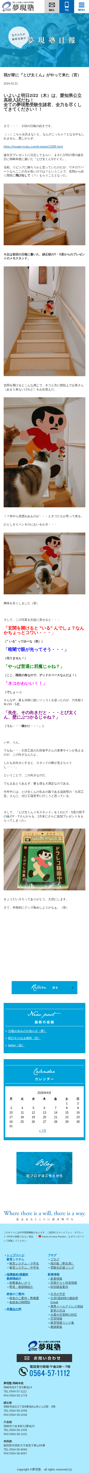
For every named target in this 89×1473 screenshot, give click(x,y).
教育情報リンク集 (62, 1322)
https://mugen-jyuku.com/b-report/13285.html (33, 146)
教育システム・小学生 (24, 1263)
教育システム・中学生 (24, 1267)
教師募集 (56, 1327)
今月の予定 (57, 1294)
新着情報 (56, 1278)
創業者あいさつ (19, 1282)
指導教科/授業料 (17, 1274)
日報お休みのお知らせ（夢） (27, 1031)
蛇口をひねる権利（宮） (24, 1038)
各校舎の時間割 (19, 1302)
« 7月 (42, 1130)
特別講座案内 (59, 1287)
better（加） (16, 1045)
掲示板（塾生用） (62, 1263)
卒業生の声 (14, 1309)
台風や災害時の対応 (63, 1314)
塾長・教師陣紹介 (21, 1287)
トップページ (15, 1255)
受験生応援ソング (62, 1267)
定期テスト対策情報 (63, 1282)
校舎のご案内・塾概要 (24, 1298)
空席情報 (56, 1318)
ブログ (54, 1259)
